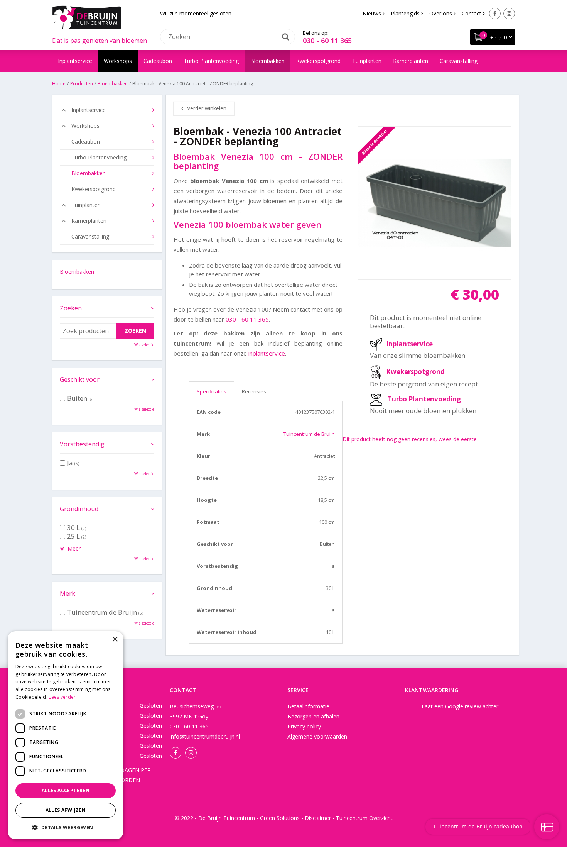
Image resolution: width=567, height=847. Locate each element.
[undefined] (434, 203)
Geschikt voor (80, 379)
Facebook (495, 13)
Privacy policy (304, 726)
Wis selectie (144, 344)
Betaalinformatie (308, 706)
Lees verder (62, 697)
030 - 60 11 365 (327, 40)
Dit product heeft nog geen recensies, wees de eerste (410, 439)
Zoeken (71, 308)
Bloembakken (77, 271)
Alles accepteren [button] (65, 790)
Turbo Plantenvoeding (424, 399)
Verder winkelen (206, 108)
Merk (67, 593)
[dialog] (65, 735)
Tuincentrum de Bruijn (309, 433)
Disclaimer (318, 818)
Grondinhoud (79, 509)
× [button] (115, 639)
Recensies (254, 391)
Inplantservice (409, 343)
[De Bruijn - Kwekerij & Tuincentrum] (87, 17)
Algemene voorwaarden (317, 736)
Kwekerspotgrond (415, 371)
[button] (65, 827)
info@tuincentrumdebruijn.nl (205, 736)
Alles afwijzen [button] (66, 810)
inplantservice (266, 353)
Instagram (509, 13)
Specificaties (211, 391)
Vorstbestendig (82, 444)
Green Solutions (280, 818)
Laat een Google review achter (460, 706)
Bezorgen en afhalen (313, 716)
